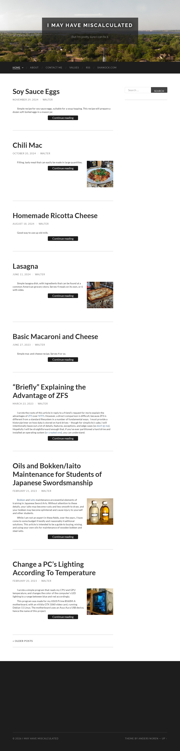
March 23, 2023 (23, 403)
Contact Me (54, 67)
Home (16, 67)
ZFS (30, 415)
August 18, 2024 (23, 223)
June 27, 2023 (22, 344)
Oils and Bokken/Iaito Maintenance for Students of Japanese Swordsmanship (57, 474)
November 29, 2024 (25, 99)
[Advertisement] (146, 159)
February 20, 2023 (25, 580)
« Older (23, 640)
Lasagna (25, 266)
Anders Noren (148, 738)
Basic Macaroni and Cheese (55, 336)
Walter (48, 99)
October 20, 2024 (24, 153)
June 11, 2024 (22, 274)
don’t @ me (103, 425)
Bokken (21, 499)
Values (74, 67)
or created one (53, 432)
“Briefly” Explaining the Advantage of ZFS (49, 391)
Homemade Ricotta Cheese (55, 215)
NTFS (41, 415)
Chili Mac (27, 145)
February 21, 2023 (25, 490)
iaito (32, 499)
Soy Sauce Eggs (36, 91)
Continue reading (62, 117)
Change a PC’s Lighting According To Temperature (54, 568)
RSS (88, 67)
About (34, 67)
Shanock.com (107, 67)
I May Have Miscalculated (90, 25)
